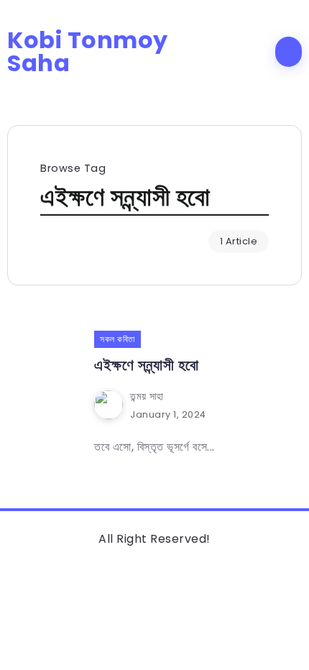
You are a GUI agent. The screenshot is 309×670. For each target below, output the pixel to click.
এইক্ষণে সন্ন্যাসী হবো (146, 365)
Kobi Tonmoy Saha (87, 52)
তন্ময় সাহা (147, 396)
